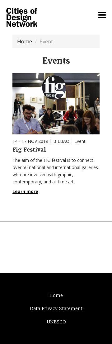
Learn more (25, 191)
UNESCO (56, 322)
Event (80, 141)
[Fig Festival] (56, 103)
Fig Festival (29, 149)
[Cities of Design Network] (21, 18)
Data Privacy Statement (56, 308)
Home (24, 41)
